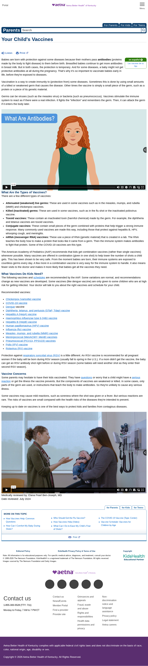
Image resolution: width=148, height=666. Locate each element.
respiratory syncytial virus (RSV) (41, 355)
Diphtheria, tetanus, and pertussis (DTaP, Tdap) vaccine (38, 310)
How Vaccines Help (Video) (66, 522)
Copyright (127, 551)
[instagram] (86, 584)
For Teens (139, 25)
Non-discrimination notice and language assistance (109, 604)
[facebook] (49, 584)
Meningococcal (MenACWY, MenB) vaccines (31, 337)
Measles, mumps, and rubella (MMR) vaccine (32, 333)
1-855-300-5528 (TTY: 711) (17, 605)
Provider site (59, 614)
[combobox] (81, 30)
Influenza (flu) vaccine (18, 329)
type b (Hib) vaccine (31, 318)
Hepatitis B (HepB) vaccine (21, 322)
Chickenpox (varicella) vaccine (23, 299)
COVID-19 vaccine (16, 303)
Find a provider (60, 610)
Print (22, 53)
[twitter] (74, 584)
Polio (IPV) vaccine (17, 344)
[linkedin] (61, 584)
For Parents (111, 25)
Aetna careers (109, 624)
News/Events (59, 601)
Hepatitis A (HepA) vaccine (21, 314)
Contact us (58, 596)
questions (86, 377)
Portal (5, 5)
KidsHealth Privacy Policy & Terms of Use (76, 551)
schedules (39, 277)
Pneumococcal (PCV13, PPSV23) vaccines (31, 340)
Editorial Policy (23, 551)
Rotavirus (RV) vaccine (19, 348)
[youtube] (98, 584)
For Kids (125, 25)
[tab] (138, 507)
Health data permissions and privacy (85, 625)
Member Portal (60, 605)
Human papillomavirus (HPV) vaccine (27, 325)
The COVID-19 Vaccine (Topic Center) (119, 518)
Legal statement (110, 620)
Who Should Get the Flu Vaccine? (69, 518)
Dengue (10, 306)
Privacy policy (109, 616)
